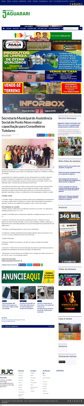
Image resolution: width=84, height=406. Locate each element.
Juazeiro (20, 385)
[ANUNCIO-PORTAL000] (28, 283)
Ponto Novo (21, 392)
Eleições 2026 (31, 28)
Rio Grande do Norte (61, 1)
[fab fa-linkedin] (75, 401)
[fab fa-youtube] (77, 401)
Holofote (20, 380)
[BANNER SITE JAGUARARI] (42, 39)
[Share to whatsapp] (53, 135)
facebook (51, 326)
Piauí (50, 1)
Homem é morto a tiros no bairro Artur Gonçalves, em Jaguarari (69, 166)
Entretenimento (54, 28)
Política (16, 28)
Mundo (20, 387)
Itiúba (19, 382)
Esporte (45, 381)
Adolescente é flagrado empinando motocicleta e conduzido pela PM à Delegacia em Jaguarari (68, 197)
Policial (4, 301)
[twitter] (73, 4)
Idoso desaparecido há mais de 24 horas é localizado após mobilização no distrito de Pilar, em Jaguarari (69, 180)
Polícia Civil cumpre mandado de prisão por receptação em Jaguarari (69, 173)
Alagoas (15, 1)
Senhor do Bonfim (21, 395)
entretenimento (46, 378)
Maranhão (22, 1)
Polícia (8, 28)
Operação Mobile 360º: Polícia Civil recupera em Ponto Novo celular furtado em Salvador (10, 306)
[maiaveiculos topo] (41, 50)
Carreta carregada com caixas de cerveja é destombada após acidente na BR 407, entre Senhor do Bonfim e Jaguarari (69, 189)
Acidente (20, 373)
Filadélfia (20, 377)
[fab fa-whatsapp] (81, 4)
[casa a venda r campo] (41, 81)
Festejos (45, 384)
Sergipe (72, 1)
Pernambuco (43, 1)
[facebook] (70, 4)
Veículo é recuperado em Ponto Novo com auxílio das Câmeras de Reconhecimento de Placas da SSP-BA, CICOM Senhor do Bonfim (45, 308)
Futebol (45, 386)
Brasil (4, 1)
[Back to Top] (81, 401)
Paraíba (35, 1)
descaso (20, 375)
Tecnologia (21, 398)
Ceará (29, 1)
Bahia (9, 1)
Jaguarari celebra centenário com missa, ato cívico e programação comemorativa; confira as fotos (69, 125)
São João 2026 (42, 28)
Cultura (23, 28)
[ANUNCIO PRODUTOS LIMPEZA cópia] (41, 70)
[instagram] (75, 4)
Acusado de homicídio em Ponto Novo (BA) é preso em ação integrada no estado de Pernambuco (27, 306)
